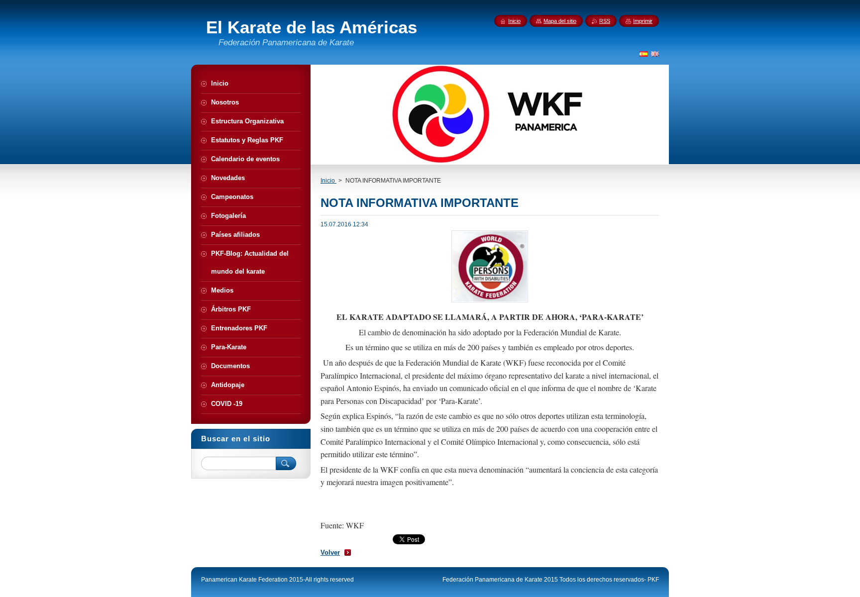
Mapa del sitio (559, 21)
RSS (604, 21)
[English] (655, 54)
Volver (330, 552)
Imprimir (642, 21)
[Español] (643, 54)
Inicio (328, 181)
